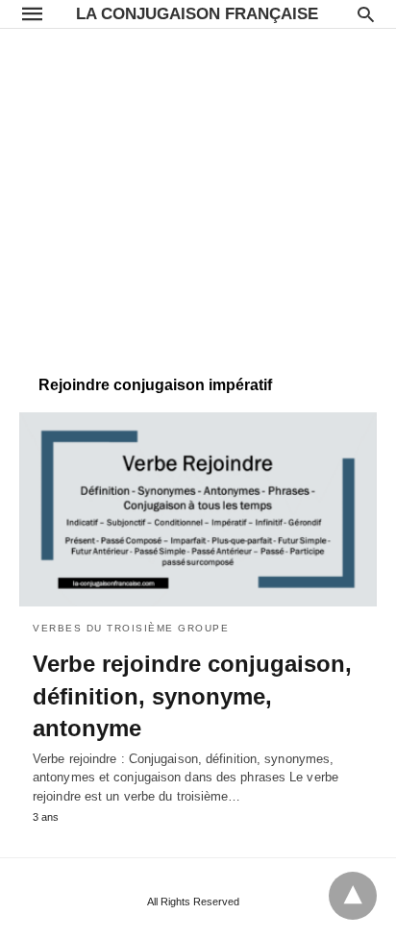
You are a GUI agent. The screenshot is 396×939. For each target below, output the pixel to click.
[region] (198, 192)
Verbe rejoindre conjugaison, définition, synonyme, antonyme (192, 696)
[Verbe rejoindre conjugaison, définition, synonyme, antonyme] (198, 509)
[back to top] (353, 896)
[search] (366, 14)
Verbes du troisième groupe (131, 628)
